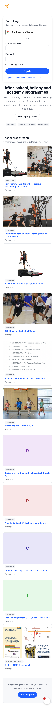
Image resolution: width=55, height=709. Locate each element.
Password (10, 54)
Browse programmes (27, 117)
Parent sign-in (27, 694)
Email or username (13, 43)
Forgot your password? (15, 78)
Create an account (34, 78)
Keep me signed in (15, 65)
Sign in (27, 71)
